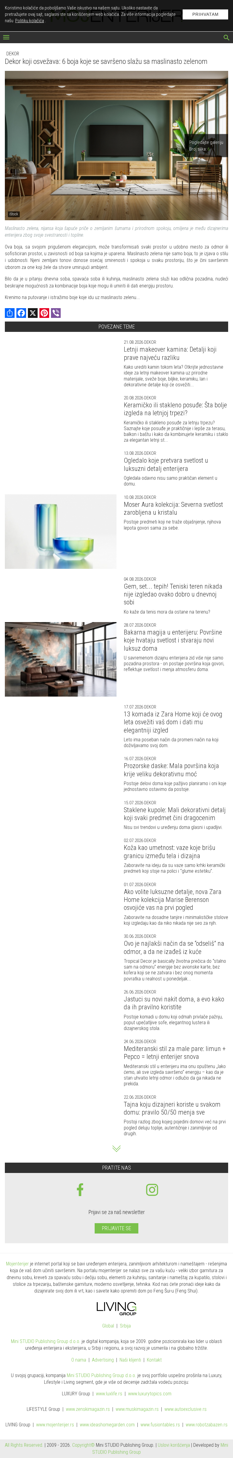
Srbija (125, 1326)
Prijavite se (116, 1228)
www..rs (109, 1394)
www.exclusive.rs (185, 1409)
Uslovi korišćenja (174, 1445)
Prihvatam (205, 14)
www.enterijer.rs (55, 1425)
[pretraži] (227, 38)
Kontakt (154, 1360)
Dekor (12, 54)
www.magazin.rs (88, 1409)
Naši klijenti (130, 1360)
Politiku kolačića (29, 20)
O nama (78, 1360)
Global (108, 1326)
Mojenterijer (17, 1264)
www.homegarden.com (107, 1425)
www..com (149, 1394)
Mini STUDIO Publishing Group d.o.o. (45, 1341)
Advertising (103, 1360)
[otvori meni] (6, 38)
